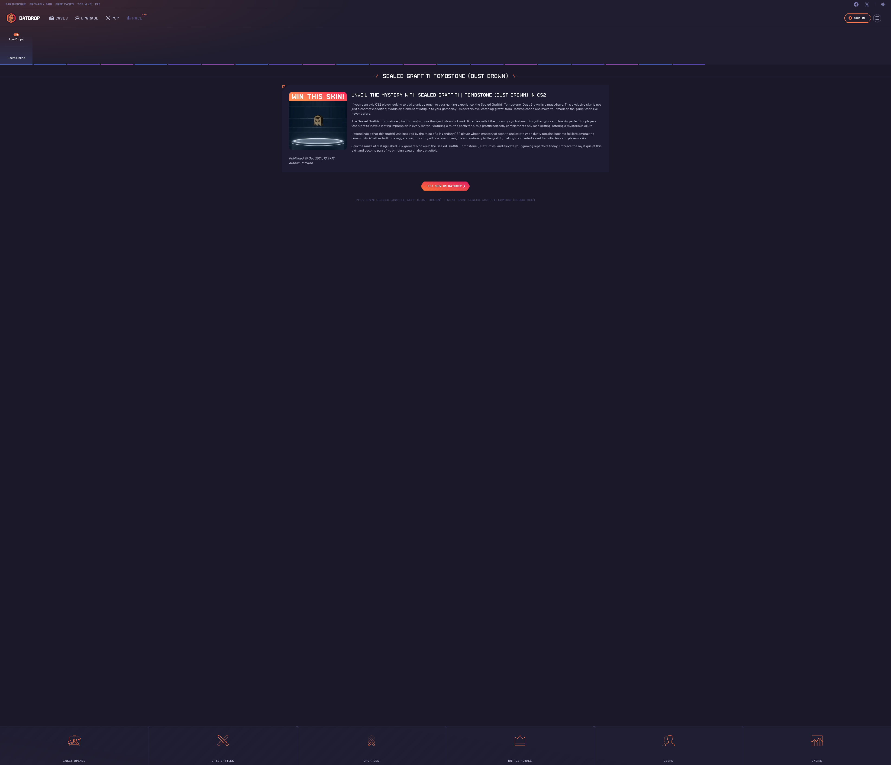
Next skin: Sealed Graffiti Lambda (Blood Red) (491, 200)
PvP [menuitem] (115, 16)
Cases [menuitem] (61, 18)
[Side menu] (877, 18)
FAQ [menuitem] (98, 4)
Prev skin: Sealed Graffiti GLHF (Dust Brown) (399, 200)
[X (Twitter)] (867, 4)
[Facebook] (856, 4)
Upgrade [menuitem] (90, 18)
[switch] (883, 4)
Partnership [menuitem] (16, 4)
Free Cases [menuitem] (64, 4)
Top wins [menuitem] (84, 4)
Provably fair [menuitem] (40, 4)
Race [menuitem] (137, 16)
